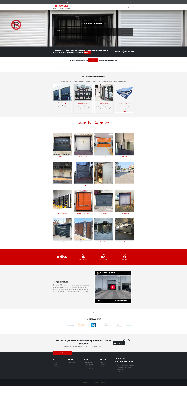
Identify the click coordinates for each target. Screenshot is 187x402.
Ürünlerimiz (87, 52)
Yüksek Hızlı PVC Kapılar (83, 213)
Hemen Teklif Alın (118, 343)
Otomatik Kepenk (83, 185)
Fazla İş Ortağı (104, 259)
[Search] (133, 7)
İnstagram (103, 364)
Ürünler (92, 7)
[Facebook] (128, 2)
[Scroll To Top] (184, 400)
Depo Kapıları (62, 185)
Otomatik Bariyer (125, 185)
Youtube (102, 366)
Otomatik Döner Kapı (104, 241)
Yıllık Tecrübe (83, 259)
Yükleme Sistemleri (125, 103)
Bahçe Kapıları (83, 241)
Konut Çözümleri (83, 103)
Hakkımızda (101, 7)
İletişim (128, 7)
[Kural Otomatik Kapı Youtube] (133, 2)
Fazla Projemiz (62, 259)
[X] (131, 2)
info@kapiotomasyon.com (70, 2)
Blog (120, 7)
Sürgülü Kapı (104, 185)
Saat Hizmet (124, 259)
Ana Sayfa (84, 7)
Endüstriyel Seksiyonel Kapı (125, 241)
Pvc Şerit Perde (125, 213)
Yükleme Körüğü (63, 213)
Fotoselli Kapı (125, 156)
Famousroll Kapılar (62, 241)
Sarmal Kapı (104, 156)
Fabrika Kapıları (62, 156)
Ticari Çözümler (104, 103)
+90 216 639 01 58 (124, 361)
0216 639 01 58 (57, 2)
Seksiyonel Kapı (104, 213)
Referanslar (112, 7)
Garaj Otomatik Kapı (83, 156)
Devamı (62, 111)
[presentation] (3, 39)
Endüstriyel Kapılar (62, 103)
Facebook (103, 362)
